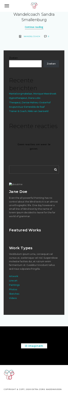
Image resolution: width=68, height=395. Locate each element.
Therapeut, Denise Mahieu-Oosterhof (30, 102)
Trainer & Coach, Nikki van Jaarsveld (28, 111)
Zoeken (13, 58)
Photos (13, 289)
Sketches (14, 293)
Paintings (14, 285)
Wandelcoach (32, 36)
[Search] (54, 169)
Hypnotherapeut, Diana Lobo (24, 98)
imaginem (35, 345)
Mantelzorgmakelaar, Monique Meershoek (32, 93)
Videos (13, 298)
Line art (13, 280)
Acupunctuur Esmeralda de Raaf (27, 106)
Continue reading (34, 27)
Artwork (13, 276)
